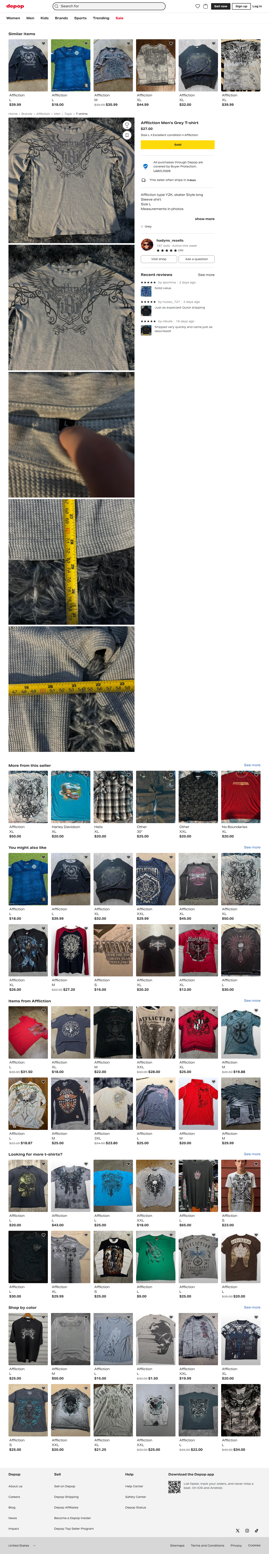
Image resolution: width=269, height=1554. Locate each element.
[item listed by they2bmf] (155, 1032)
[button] (186, 250)
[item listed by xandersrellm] (28, 1339)
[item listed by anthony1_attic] (155, 1186)
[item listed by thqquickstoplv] (198, 1186)
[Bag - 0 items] (206, 6)
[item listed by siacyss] (113, 1032)
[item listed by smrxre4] (155, 879)
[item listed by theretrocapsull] (155, 1410)
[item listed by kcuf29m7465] (155, 1339)
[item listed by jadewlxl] (198, 1032)
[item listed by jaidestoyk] (113, 1410)
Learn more (162, 170)
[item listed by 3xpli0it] (113, 1339)
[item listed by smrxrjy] (70, 1257)
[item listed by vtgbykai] (70, 879)
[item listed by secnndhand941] (28, 1186)
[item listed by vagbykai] (241, 1103)
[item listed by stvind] (198, 879)
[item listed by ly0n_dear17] (198, 1257)
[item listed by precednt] (28, 950)
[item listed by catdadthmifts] (198, 1339)
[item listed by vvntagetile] (70, 1339)
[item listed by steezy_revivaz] (198, 1410)
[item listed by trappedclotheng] (28, 879)
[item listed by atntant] (241, 1257)
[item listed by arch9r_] (28, 1257)
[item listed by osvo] (241, 1186)
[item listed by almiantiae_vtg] (70, 950)
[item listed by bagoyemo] (241, 1410)
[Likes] (198, 6)
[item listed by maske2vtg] (113, 1103)
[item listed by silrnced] (28, 1032)
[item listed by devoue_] (70, 1186)
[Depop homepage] (15, 6)
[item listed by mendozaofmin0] (28, 1103)
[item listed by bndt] (241, 1032)
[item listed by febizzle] (113, 879)
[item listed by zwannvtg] (70, 1032)
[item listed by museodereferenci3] (113, 1186)
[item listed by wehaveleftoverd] (198, 950)
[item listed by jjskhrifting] (241, 1339)
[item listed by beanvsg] (113, 1257)
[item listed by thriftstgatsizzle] (28, 1410)
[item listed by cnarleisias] (113, 950)
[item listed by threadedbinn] (70, 1410)
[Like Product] (43, 43)
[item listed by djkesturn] (70, 1103)
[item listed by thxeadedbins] (155, 1103)
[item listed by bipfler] (155, 1257)
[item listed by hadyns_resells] (28, 797)
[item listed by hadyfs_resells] (241, 879)
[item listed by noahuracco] (198, 1103)
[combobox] (109, 6)
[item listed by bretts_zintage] (155, 950)
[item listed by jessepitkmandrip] (241, 950)
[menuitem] (13, 18)
